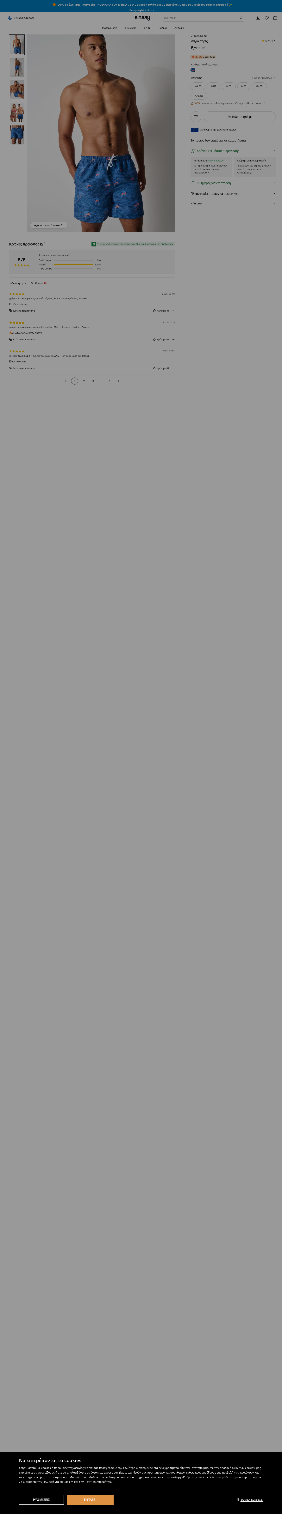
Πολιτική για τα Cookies (58, 1482)
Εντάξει (90, 1500)
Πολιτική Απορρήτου (98, 1482)
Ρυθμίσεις (41, 1500)
